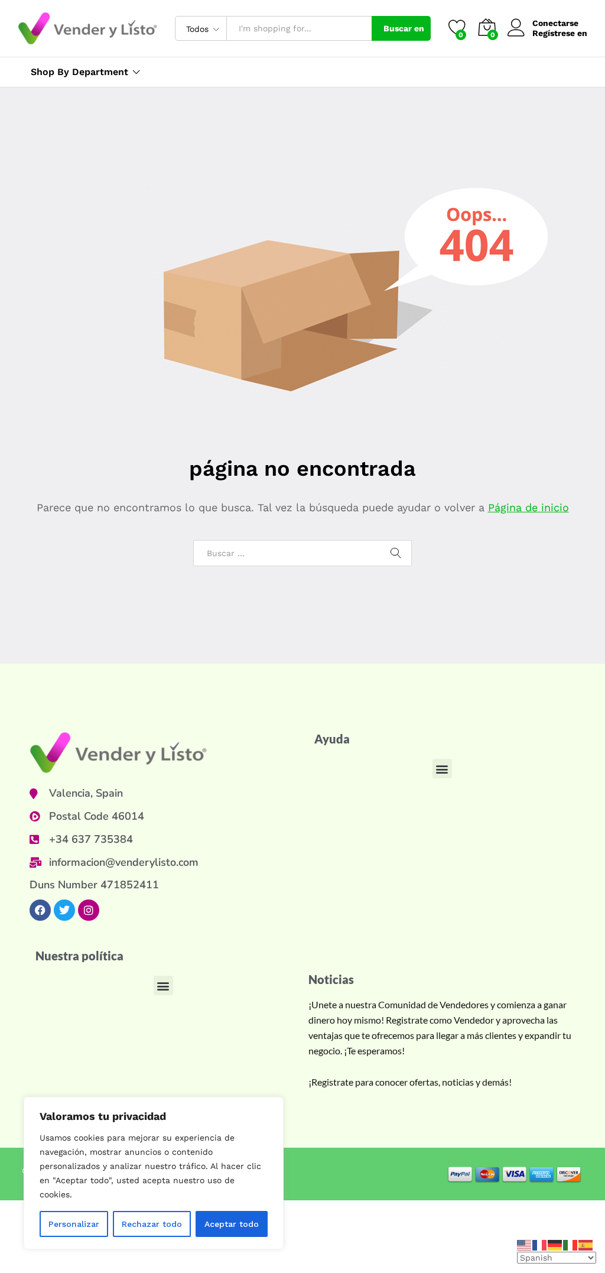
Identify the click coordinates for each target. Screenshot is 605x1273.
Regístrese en (559, 33)
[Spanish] (586, 1244)
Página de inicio (528, 507)
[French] (540, 1244)
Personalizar (73, 1224)
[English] (524, 1244)
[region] (154, 1173)
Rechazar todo (152, 1224)
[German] (555, 1244)
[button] (442, 768)
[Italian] (570, 1244)
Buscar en (403, 28)
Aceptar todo (231, 1224)
